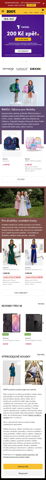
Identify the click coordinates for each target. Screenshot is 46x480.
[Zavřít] (44, 4)
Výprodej (40, 354)
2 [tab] (23, 62)
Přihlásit (36, 12)
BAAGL (5, 159)
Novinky (41, 303)
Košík (42, 11)
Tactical (5, 338)
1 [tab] (20, 62)
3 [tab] (26, 62)
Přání (30, 12)
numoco (5, 267)
